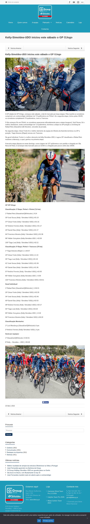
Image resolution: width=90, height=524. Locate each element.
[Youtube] (74, 2)
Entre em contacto (13, 2)
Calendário (70, 22)
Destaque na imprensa (15, 452)
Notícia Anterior (15, 48)
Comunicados (11, 450)
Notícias (59, 22)
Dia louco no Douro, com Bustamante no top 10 (23, 473)
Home (10, 22)
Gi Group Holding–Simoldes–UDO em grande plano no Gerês (28, 470)
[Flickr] (82, 2)
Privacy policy (48, 521)
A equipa (35, 22)
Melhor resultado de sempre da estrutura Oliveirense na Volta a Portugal (32, 466)
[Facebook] (69, 2)
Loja (80, 22)
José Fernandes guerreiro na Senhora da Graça (24, 468)
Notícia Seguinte (74, 48)
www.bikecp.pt (35, 499)
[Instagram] (78, 2)
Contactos (45, 29)
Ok (39, 521)
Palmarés (46, 22)
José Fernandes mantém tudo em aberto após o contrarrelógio (29, 475)
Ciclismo (10, 448)
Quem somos (22, 22)
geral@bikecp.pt (72, 497)
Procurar (8, 434)
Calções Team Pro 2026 (56, 497)
